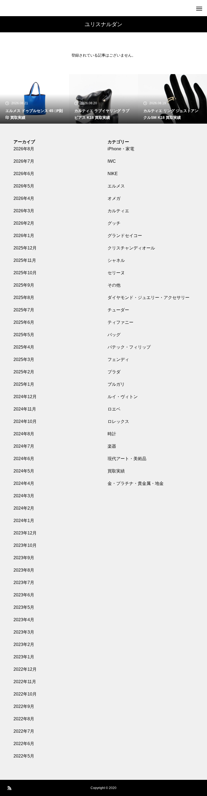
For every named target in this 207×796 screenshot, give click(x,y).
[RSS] (9, 788)
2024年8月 (23, 434)
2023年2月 (23, 644)
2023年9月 (23, 557)
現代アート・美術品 (127, 458)
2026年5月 (23, 186)
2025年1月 (23, 384)
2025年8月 (23, 297)
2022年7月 (23, 731)
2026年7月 (23, 161)
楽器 (112, 446)
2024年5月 (23, 471)
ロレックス (118, 421)
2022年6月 (23, 743)
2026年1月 (23, 235)
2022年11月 (24, 681)
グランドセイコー (125, 235)
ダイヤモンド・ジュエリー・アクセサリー (148, 297)
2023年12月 (25, 533)
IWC (112, 161)
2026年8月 (23, 149)
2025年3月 (23, 359)
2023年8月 (23, 570)
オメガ (114, 198)
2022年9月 (23, 706)
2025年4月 (23, 347)
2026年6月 (23, 173)
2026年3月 (23, 210)
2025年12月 (25, 248)
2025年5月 (23, 334)
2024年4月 (23, 483)
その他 (114, 285)
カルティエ (118, 210)
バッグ (114, 334)
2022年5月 (23, 756)
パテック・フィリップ (129, 347)
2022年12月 (25, 669)
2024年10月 (25, 421)
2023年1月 (23, 657)
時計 (112, 434)
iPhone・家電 (121, 149)
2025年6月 (23, 322)
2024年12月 (25, 396)
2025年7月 (23, 310)
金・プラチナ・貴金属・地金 (136, 483)
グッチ (114, 223)
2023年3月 (23, 632)
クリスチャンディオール (131, 248)
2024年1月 (23, 520)
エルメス (116, 186)
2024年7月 (23, 446)
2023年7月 (23, 582)
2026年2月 (23, 223)
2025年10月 (25, 272)
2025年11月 (24, 260)
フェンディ (118, 359)
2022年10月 (25, 694)
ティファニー (120, 322)
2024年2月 (23, 508)
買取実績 (116, 471)
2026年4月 (23, 198)
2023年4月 (23, 619)
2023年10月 (25, 545)
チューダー (118, 310)
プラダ (114, 372)
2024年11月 (24, 409)
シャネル (116, 260)
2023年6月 (23, 595)
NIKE (113, 173)
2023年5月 (23, 607)
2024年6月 (23, 458)
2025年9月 (23, 285)
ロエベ (114, 409)
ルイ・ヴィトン (123, 396)
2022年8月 (23, 719)
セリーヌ (116, 272)
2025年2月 (23, 372)
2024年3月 (23, 495)
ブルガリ (116, 384)
